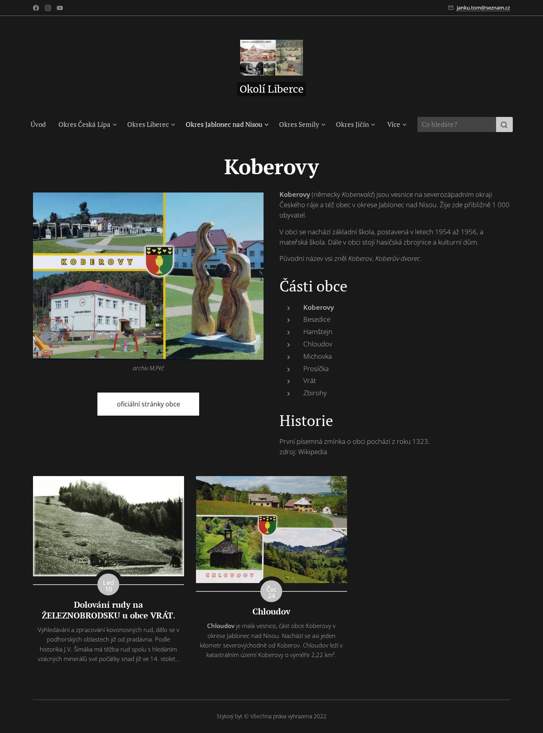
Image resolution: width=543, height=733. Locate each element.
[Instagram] (48, 8)
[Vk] (60, 8)
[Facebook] (36, 8)
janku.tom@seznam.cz (483, 7)
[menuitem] (41, 124)
